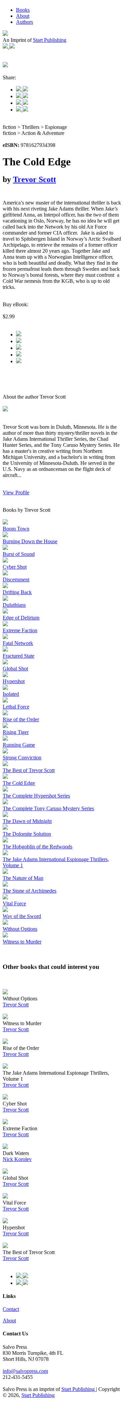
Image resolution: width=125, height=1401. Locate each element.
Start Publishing (49, 40)
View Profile (16, 492)
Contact (11, 1309)
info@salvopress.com (25, 1371)
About (22, 16)
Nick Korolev (17, 1159)
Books (23, 10)
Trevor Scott (34, 179)
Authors (24, 22)
